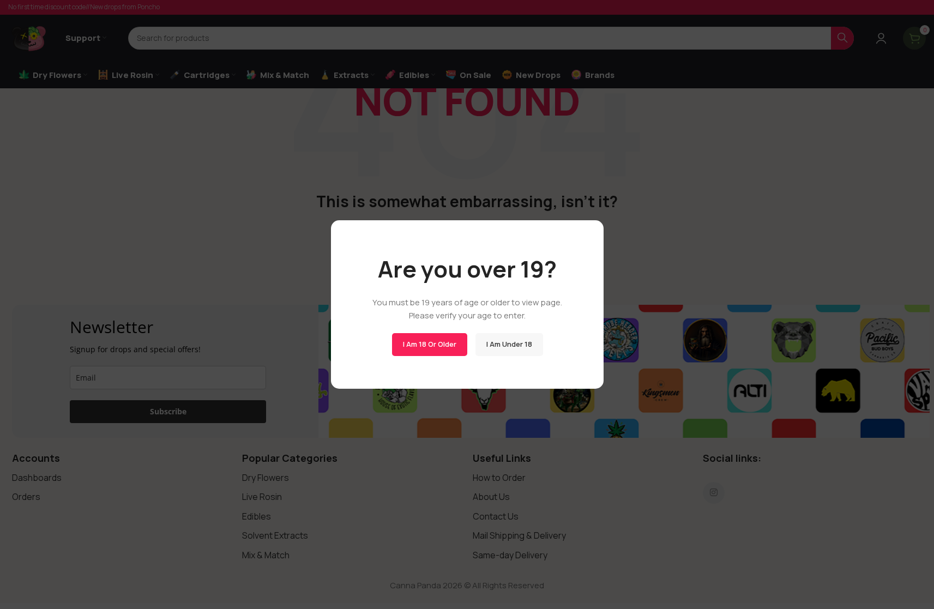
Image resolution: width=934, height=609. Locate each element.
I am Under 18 (509, 344)
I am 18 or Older (429, 344)
